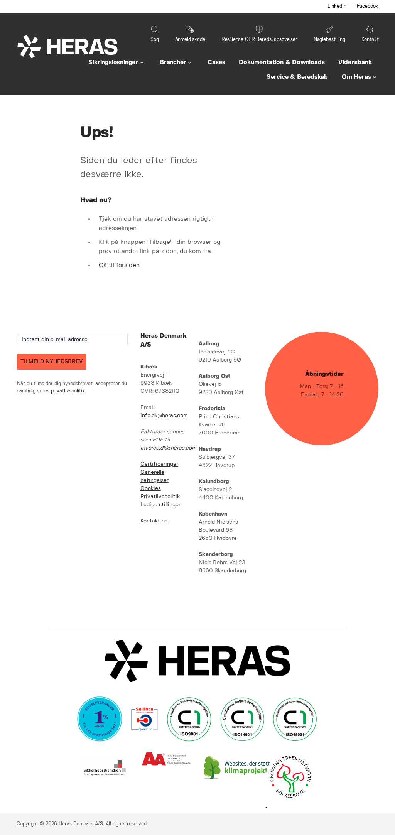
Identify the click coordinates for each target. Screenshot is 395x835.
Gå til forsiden (119, 265)
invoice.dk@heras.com (168, 448)
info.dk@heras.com (164, 415)
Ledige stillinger (160, 504)
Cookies (150, 488)
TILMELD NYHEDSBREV (51, 361)
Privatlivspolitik (160, 496)
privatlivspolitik (68, 391)
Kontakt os (153, 521)
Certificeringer (159, 464)
